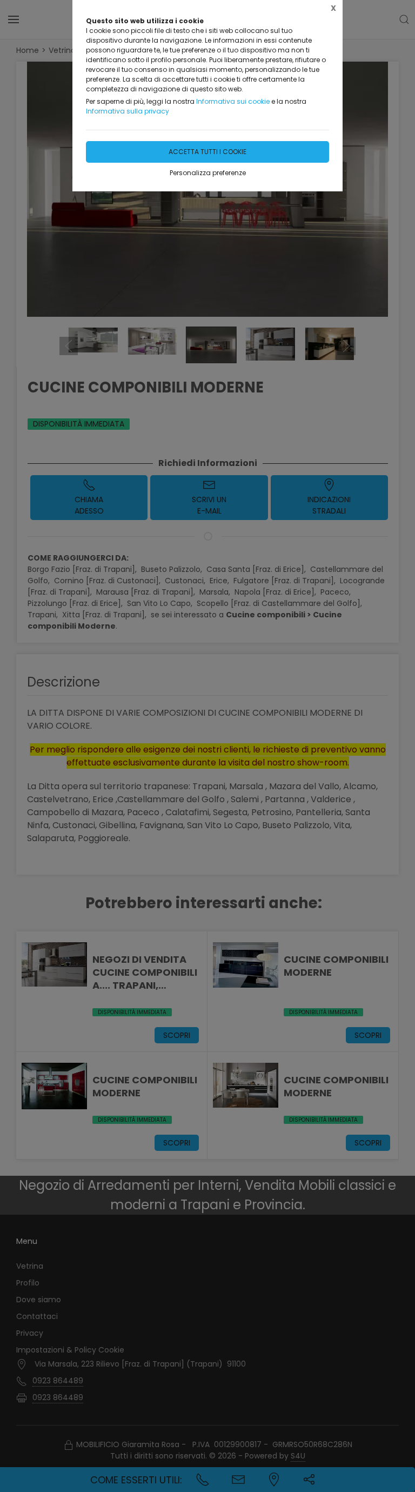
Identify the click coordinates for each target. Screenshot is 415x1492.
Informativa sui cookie (233, 101)
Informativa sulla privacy (127, 111)
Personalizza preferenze (208, 172)
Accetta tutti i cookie (207, 151)
